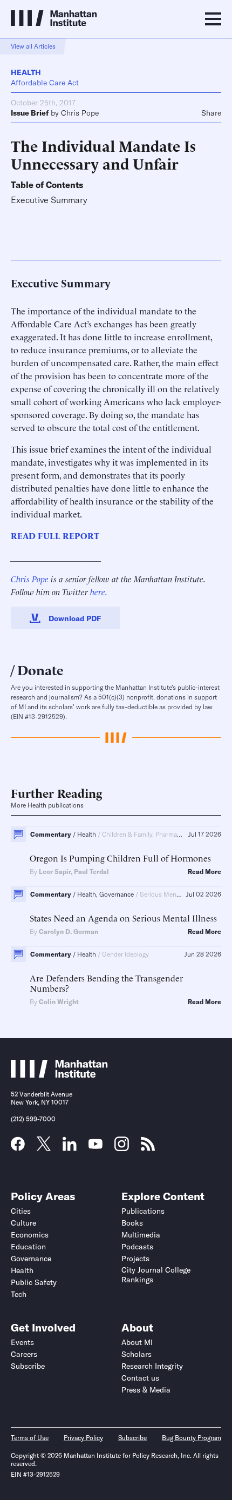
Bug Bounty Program (191, 1438)
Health (26, 72)
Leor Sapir (55, 871)
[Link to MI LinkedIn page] (70, 1147)
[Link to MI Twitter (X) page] (44, 1147)
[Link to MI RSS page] (148, 1147)
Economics (30, 1235)
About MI (137, 1342)
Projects (135, 1258)
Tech (18, 1294)
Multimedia (140, 1235)
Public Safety (34, 1282)
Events (22, 1342)
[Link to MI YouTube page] (95, 1145)
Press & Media (145, 1390)
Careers (24, 1354)
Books (132, 1223)
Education (28, 1247)
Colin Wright (59, 1002)
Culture (23, 1223)
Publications (143, 1211)
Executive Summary (49, 200)
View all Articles (33, 46)
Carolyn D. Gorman (68, 931)
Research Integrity (152, 1366)
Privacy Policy (83, 1438)
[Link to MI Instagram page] (121, 1148)
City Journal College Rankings (155, 1274)
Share (211, 113)
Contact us (140, 1378)
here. (98, 591)
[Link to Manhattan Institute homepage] (59, 1074)
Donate (40, 669)
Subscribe (28, 1366)
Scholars (136, 1354)
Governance (31, 1258)
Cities (21, 1211)
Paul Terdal (91, 871)
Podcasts (137, 1247)
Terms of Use (30, 1438)
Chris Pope (80, 113)
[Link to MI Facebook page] (18, 1147)
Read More (204, 872)
